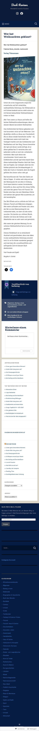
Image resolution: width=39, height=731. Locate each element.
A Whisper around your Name (14, 375)
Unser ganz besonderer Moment (15, 366)
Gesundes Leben (8, 630)
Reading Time (10, 471)
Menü (7, 24)
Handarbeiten (7, 636)
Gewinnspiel (7, 633)
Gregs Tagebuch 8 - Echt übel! (15, 407)
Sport (5, 703)
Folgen (5, 524)
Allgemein (10, 303)
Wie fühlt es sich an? (12, 465)
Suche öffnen (35, 24)
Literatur (6, 671)
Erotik (5, 611)
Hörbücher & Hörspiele (10, 643)
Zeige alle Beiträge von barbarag (21, 293)
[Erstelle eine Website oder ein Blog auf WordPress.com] (19, 724)
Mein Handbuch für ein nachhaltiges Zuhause (14, 316)
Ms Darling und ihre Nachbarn (14, 378)
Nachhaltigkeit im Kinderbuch (14, 413)
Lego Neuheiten (10, 392)
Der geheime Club (11, 410)
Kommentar (26, 351)
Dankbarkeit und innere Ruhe (14, 404)
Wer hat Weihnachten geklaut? (17, 35)
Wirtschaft (6, 716)
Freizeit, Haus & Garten (10, 623)
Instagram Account (8, 560)
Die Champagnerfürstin (13, 372)
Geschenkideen (12, 305)
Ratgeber (6, 690)
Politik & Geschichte (9, 687)
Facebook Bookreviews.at (15, 432)
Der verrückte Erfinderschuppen (17, 312)
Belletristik (6, 592)
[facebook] (21, 13)
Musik (5, 674)
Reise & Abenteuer (9, 693)
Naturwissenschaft (9, 681)
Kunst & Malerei (8, 665)
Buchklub (6, 601)
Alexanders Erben (11, 389)
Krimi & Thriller (8, 659)
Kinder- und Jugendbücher (11, 652)
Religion (5, 697)
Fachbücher (7, 614)
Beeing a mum (19, 303)
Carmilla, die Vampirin (12, 468)
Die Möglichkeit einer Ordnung (15, 474)
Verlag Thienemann (11, 53)
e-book (5, 608)
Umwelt (5, 713)
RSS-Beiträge (11, 444)
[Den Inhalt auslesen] (5, 444)
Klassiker (6, 655)
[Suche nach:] (20, 547)
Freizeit (5, 620)
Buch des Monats (9, 598)
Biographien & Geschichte (11, 595)
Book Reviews (19, 4)
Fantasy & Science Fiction (11, 617)
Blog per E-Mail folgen (11, 507)
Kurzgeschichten (8, 668)
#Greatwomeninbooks (10, 582)
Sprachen (6, 706)
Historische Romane (10, 646)
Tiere (4, 709)
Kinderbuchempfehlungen (13, 398)
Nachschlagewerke (9, 678)
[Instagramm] (17, 13)
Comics (5, 604)
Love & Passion (10, 462)
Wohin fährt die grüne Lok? (14, 369)
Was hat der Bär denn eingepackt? (16, 416)
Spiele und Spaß (8, 700)
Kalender (6, 649)
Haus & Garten (8, 639)
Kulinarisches (7, 662)
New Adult (6, 684)
